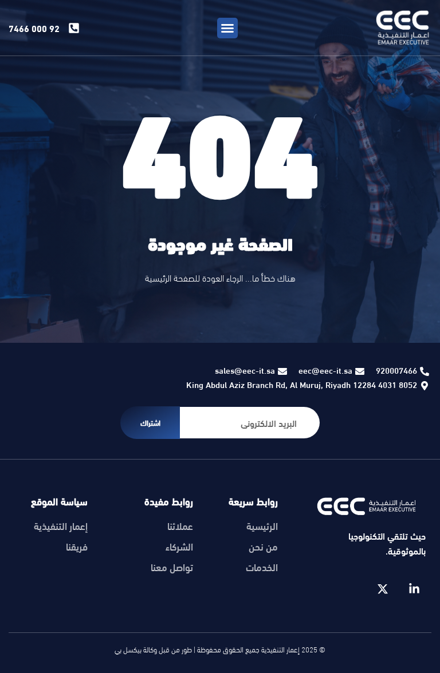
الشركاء (179, 546)
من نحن (263, 546)
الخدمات (262, 567)
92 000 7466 (34, 27)
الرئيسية (262, 526)
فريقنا (77, 546)
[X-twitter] (382, 588)
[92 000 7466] (74, 28)
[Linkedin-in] (414, 588)
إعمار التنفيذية (61, 526)
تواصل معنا (172, 567)
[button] (227, 28)
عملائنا (180, 526)
